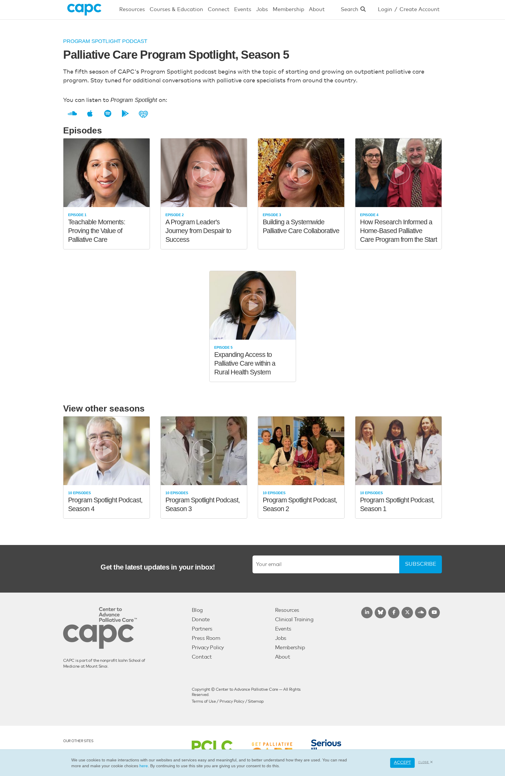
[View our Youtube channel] (434, 612)
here (143, 765)
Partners (202, 629)
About (282, 657)
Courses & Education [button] (176, 9)
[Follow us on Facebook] (393, 612)
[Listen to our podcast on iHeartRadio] (141, 114)
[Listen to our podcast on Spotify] (105, 114)
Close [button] (424, 762)
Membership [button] (288, 9)
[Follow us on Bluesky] (380, 612)
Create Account (419, 9)
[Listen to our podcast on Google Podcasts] (123, 114)
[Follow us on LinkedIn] (367, 612)
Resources (287, 610)
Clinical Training (294, 619)
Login (385, 9)
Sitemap (256, 701)
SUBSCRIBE (420, 564)
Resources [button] (132, 9)
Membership (290, 647)
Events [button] (242, 9)
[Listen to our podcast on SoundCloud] (70, 114)
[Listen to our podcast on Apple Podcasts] (87, 114)
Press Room (206, 638)
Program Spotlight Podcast (105, 41)
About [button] (317, 9)
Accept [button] (402, 763)
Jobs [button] (262, 9)
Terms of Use (204, 701)
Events (283, 629)
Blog (197, 610)
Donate (201, 619)
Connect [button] (218, 9)
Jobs (280, 638)
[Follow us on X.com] (407, 612)
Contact (202, 657)
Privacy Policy (208, 647)
